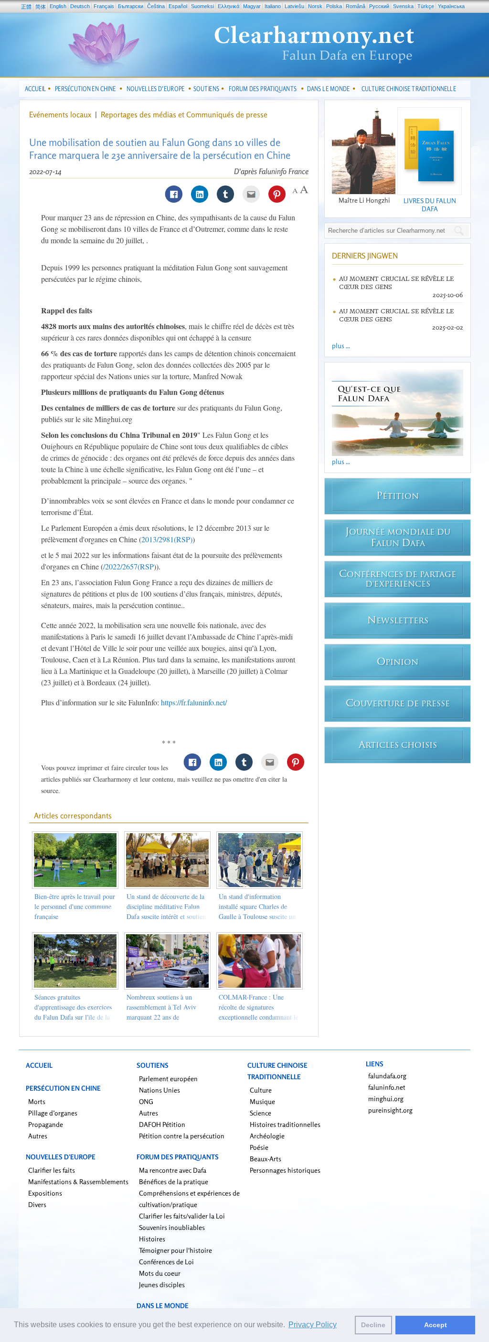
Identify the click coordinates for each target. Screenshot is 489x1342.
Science (260, 1113)
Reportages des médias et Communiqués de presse (184, 114)
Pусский (379, 6)
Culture (261, 1090)
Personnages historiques (285, 1170)
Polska (334, 6)
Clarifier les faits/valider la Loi (182, 1216)
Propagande (45, 1124)
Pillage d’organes (52, 1113)
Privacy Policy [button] (312, 1325)
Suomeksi (202, 6)
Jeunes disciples (162, 1284)
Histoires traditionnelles (285, 1124)
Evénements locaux (60, 114)
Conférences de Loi (166, 1262)
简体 (40, 7)
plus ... (341, 345)
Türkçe (425, 6)
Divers (37, 1204)
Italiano (273, 6)
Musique (262, 1101)
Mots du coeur (160, 1273)
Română (355, 6)
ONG (146, 1101)
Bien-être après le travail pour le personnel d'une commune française (74, 906)
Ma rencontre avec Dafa (172, 1170)
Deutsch (80, 6)
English (58, 6)
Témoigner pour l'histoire (175, 1250)
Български (130, 6)
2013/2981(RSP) (166, 539)
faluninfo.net (386, 1087)
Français (104, 6)
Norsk (315, 6)
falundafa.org (387, 1076)
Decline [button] (373, 1325)
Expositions (45, 1193)
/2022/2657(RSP (128, 566)
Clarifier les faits (51, 1170)
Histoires (152, 1239)
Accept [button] (435, 1325)
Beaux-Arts (265, 1159)
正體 (26, 7)
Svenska (403, 6)
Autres (37, 1136)
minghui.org (386, 1098)
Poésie (259, 1147)
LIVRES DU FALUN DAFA (430, 204)
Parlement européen (168, 1078)
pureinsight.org (390, 1110)
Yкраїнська (451, 6)
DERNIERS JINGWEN (365, 255)
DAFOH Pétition (162, 1124)
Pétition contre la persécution (181, 1136)
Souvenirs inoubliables (172, 1227)
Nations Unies (159, 1090)
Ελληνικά (228, 6)
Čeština (156, 6)
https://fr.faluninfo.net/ (194, 702)
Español (178, 6)
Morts (36, 1101)
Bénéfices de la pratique (173, 1181)
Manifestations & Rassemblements (78, 1181)
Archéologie (267, 1136)
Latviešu (294, 6)
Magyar (252, 6)
